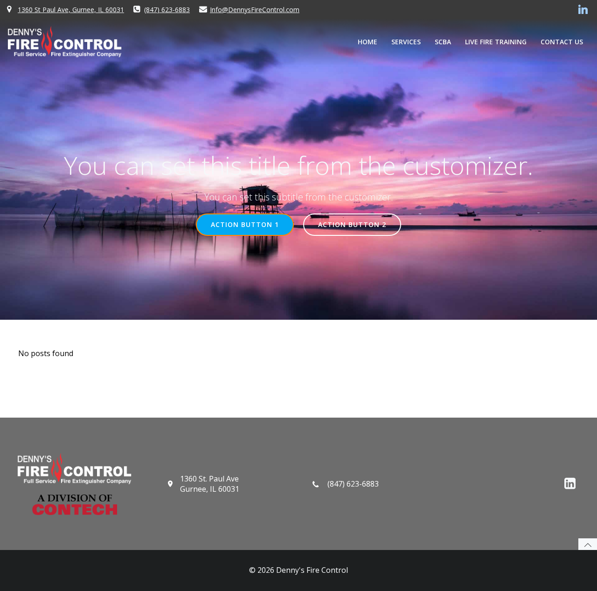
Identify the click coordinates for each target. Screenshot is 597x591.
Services (406, 41)
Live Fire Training (496, 41)
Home (367, 41)
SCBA (443, 41)
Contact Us (562, 41)
